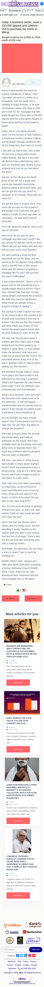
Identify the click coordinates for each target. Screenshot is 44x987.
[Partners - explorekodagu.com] (33, 940)
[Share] (41, 3)
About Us (12, 961)
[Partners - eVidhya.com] (12, 924)
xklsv (22, 979)
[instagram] (29, 955)
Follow (33, 82)
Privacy (33, 961)
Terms (25, 961)
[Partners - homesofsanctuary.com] (20, 940)
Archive (10, 965)
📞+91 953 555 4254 (27, 969)
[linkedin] (25, 955)
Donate (34, 965)
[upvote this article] (18, 590)
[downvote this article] (23, 590)
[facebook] (17, 955)
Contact (26, 965)
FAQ (19, 961)
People (18, 965)
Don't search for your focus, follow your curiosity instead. (18, 720)
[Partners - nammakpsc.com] (12, 931)
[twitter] (21, 955)
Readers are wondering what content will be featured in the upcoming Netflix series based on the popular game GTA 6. (21, 651)
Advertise (12, 969)
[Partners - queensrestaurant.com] (10, 940)
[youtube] (33, 955)
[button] (3, 5)
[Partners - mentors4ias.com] (32, 931)
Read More (18, 683)
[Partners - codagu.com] (32, 924)
